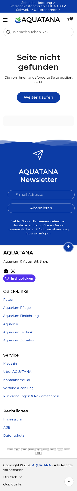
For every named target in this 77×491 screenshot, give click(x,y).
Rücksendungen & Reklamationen (31, 396)
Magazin (10, 363)
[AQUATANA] (37, 20)
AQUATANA (41, 465)
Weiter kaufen (38, 97)
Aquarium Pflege (17, 308)
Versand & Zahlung (18, 388)
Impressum (12, 419)
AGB (6, 427)
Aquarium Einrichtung (21, 316)
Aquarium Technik (18, 332)
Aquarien (10, 324)
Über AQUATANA (17, 372)
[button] (69, 20)
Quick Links (12, 484)
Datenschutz (13, 436)
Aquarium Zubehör (18, 340)
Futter (8, 300)
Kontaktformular (16, 380)
